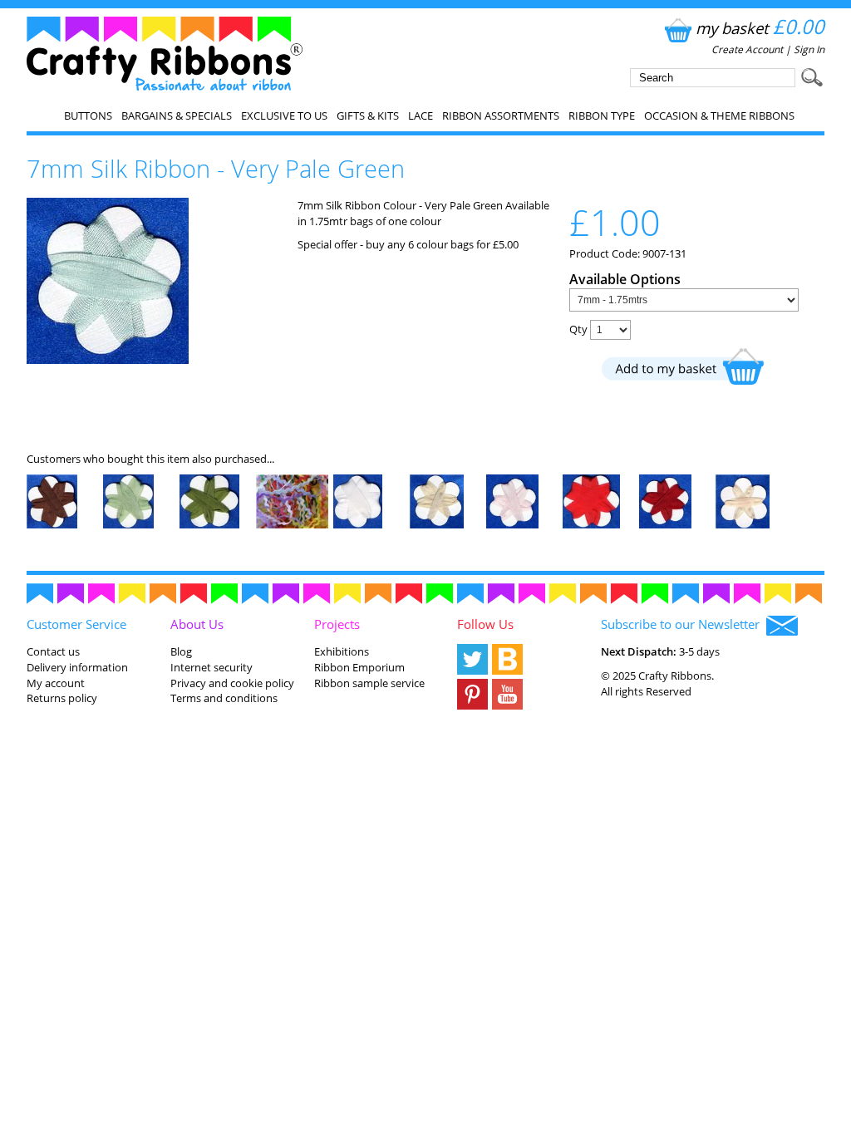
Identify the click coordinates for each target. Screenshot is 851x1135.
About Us (197, 624)
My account (56, 683)
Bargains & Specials (176, 115)
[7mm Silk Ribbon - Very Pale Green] (108, 359)
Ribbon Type (601, 115)
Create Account (747, 49)
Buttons (88, 115)
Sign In (809, 49)
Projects (337, 624)
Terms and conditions (224, 697)
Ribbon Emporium (359, 667)
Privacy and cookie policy (232, 683)
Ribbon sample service (369, 683)
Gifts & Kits (368, 115)
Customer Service (76, 624)
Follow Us (485, 624)
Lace (420, 115)
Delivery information (77, 667)
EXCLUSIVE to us (284, 115)
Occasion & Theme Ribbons (719, 115)
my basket (760, 27)
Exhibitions (341, 651)
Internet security (211, 667)
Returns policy (62, 697)
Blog (181, 651)
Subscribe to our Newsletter (683, 624)
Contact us (53, 651)
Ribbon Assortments (500, 115)
